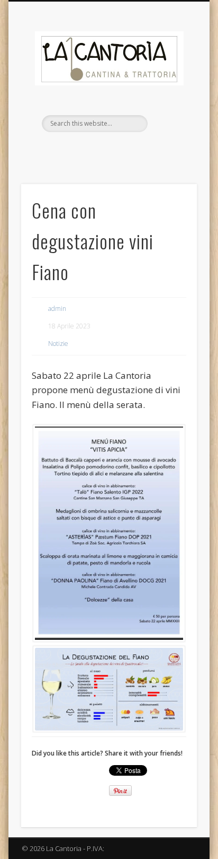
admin (57, 308)
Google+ (118, 150)
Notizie (58, 343)
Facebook (96, 150)
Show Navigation (170, 94)
